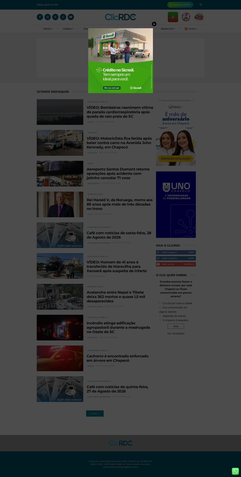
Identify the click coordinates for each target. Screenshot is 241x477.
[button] (154, 24)
